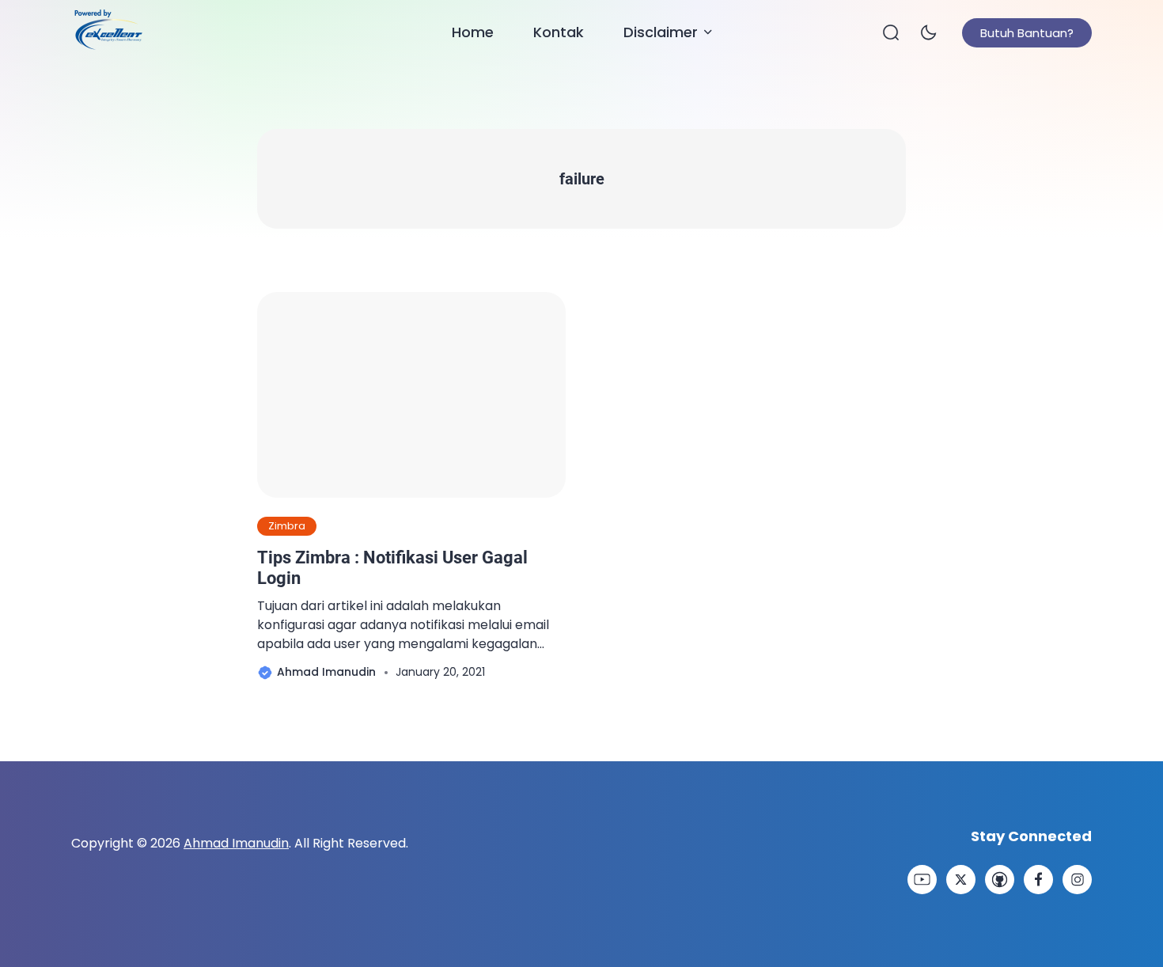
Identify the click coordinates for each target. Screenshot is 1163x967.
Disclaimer (660, 32)
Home (473, 32)
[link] (922, 879)
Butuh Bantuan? (1027, 33)
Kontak (558, 32)
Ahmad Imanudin (236, 843)
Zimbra (286, 525)
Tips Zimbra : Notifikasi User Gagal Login (392, 568)
